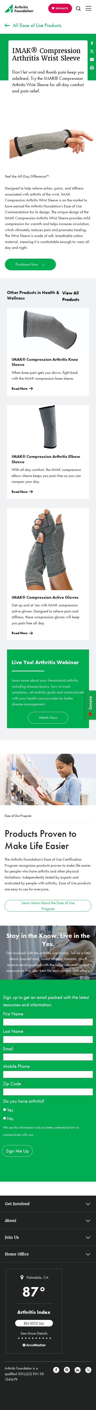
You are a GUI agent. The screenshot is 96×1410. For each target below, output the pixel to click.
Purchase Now (27, 264)
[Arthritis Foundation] (19, 8)
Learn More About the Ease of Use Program (48, 905)
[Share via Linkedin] (78, 1374)
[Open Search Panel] (78, 8)
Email (8, 1048)
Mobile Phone (16, 1066)
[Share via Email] (92, 59)
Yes (10, 1110)
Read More (20, 388)
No (10, 1118)
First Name (13, 1014)
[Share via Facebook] (92, 43)
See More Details (34, 1333)
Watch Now (48, 717)
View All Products (70, 296)
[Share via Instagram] (67, 1374)
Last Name (13, 1031)
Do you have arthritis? (23, 1101)
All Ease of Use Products (37, 25)
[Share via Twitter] (92, 51)
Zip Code (12, 1083)
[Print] (92, 68)
